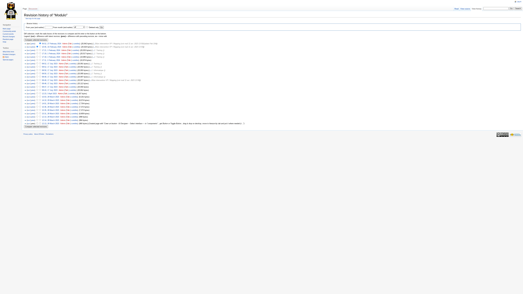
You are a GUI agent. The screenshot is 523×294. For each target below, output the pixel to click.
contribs (76, 44)
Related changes (9, 54)
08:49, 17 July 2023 (49, 77)
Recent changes (9, 37)
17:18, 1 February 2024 (51, 57)
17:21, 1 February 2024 (51, 50)
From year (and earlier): (35, 27)
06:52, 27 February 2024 (51, 44)
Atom (7, 57)
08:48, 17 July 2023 (49, 83)
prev (33, 44)
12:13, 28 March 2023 (50, 123)
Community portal (9, 31)
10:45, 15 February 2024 (51, 47)
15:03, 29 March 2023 (50, 97)
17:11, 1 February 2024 (51, 60)
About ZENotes (39, 134)
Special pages (8, 60)
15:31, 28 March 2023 (50, 114)
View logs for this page (32, 18)
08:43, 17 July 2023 (49, 90)
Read (456, 9)
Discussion (33, 9)
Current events (8, 34)
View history (476, 9)
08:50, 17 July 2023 (49, 70)
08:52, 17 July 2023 (49, 64)
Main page (7, 29)
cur (28, 47)
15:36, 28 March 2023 (50, 107)
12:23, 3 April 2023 (49, 94)
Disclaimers (50, 134)
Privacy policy (28, 134)
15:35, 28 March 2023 (50, 110)
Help (4, 42)
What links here (8, 52)
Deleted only (94, 27)
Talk (70, 44)
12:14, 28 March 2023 (50, 117)
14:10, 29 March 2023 (50, 100)
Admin (64, 44)
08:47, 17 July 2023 (49, 87)
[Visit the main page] (11, 11)
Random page (8, 39)
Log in (519, 2)
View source (465, 9)
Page (25, 9)
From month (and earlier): (63, 27)
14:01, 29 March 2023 (50, 103)
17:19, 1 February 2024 (51, 54)
